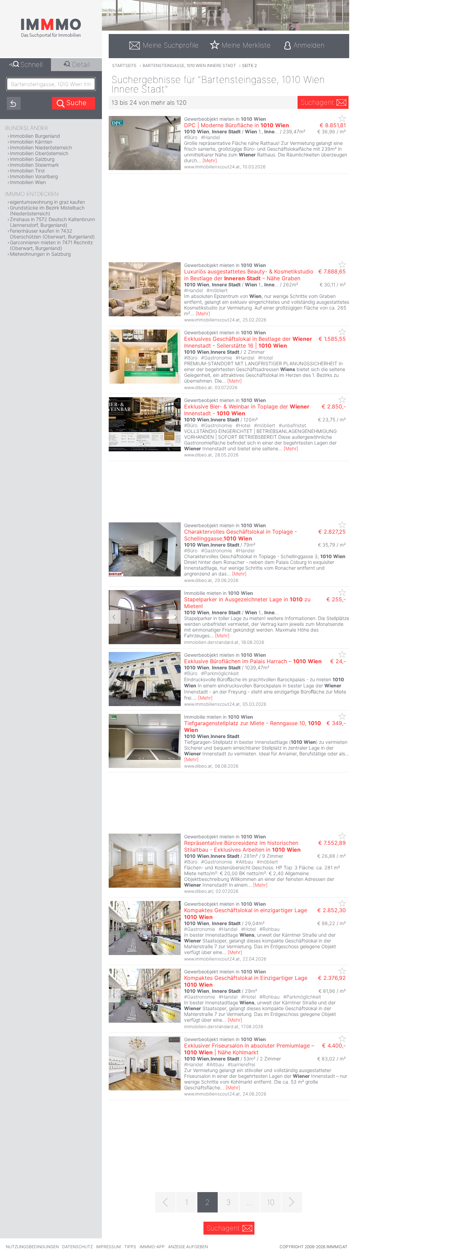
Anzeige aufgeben (188, 1246)
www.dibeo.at (198, 387)
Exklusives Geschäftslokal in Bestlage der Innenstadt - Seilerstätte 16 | (248, 342)
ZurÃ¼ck (115, 617)
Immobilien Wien (28, 182)
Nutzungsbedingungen (32, 1246)
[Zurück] (165, 1202)
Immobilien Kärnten (31, 142)
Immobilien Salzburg (32, 159)
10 (270, 1202)
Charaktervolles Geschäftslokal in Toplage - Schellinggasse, (240, 535)
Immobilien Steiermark (34, 165)
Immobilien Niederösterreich (41, 147)
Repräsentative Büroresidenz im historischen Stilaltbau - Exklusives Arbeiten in (242, 846)
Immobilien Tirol (27, 170)
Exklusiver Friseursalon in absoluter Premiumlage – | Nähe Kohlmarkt (249, 1049)
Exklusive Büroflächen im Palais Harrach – (253, 661)
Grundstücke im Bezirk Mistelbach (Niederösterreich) (47, 210)
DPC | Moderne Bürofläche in (236, 125)
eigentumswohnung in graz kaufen (47, 202)
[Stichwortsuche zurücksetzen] (14, 103)
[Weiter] (292, 1202)
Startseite (124, 65)
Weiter (175, 617)
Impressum (108, 1246)
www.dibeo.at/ (198, 891)
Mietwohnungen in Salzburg (40, 254)
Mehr (209, 160)
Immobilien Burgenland (35, 136)
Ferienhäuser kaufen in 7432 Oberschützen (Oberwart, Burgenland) (52, 233)
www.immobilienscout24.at (212, 166)
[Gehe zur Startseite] (51, 36)
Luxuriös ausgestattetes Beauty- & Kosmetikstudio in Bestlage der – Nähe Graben (249, 275)
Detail (81, 65)
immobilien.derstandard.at (211, 642)
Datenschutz (77, 1246)
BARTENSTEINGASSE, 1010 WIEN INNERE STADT (189, 65)
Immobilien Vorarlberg (34, 176)
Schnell (31, 65)
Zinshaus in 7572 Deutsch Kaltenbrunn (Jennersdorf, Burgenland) (52, 222)
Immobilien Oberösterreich (39, 153)
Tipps (130, 1246)
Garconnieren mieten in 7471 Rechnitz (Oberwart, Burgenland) (51, 245)
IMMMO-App (152, 1246)
